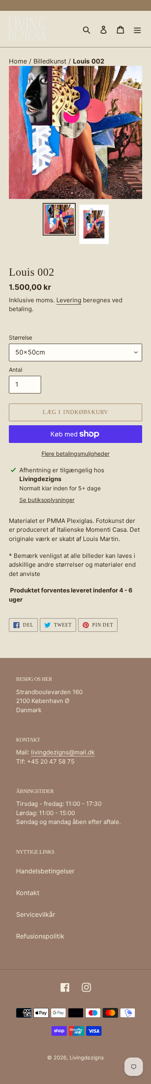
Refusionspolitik (40, 936)
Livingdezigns (87, 1057)
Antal (15, 369)
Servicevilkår (35, 914)
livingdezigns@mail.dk (63, 752)
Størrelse (20, 337)
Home (19, 61)
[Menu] (137, 29)
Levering (68, 300)
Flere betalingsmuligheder (75, 453)
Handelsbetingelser (45, 871)
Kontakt (27, 893)
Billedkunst (50, 61)
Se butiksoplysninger (46, 499)
